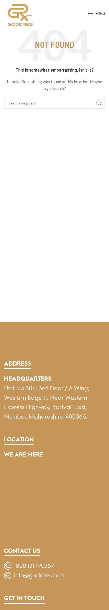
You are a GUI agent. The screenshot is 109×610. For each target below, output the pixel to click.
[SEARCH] (99, 103)
